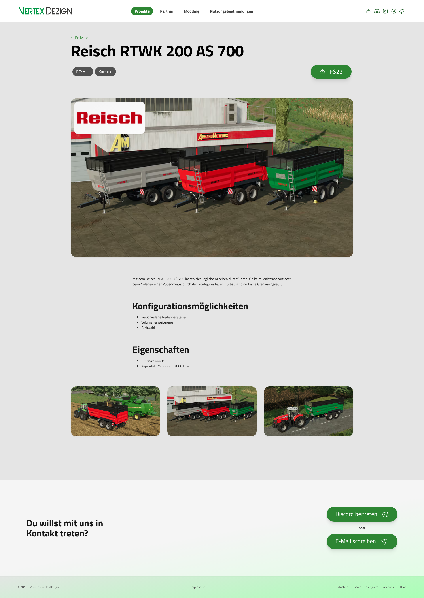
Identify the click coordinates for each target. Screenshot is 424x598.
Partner (166, 11)
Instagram (371, 587)
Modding (191, 11)
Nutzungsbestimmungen (231, 11)
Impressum (198, 587)
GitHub (402, 587)
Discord (356, 587)
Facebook (388, 587)
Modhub (342, 587)
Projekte (142, 11)
